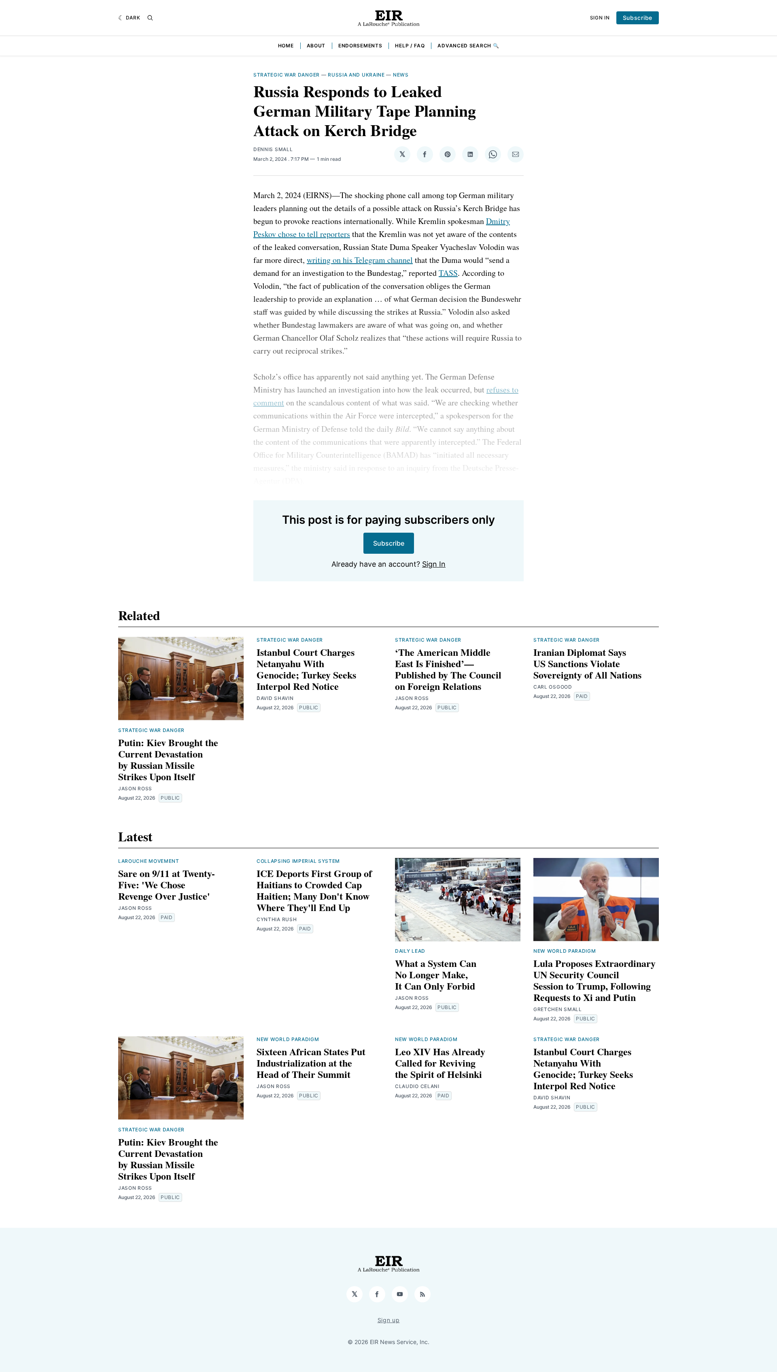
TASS (448, 272)
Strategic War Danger (286, 75)
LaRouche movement (148, 861)
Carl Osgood (552, 687)
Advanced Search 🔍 (468, 46)
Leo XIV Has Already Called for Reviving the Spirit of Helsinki (440, 1062)
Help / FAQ (410, 46)
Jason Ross (135, 788)
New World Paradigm (564, 951)
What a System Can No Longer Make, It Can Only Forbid (435, 974)
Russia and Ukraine (356, 75)
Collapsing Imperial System (298, 861)
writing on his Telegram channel (360, 259)
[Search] (150, 18)
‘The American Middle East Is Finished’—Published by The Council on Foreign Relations (448, 669)
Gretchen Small (557, 1009)
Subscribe (637, 17)
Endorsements (360, 46)
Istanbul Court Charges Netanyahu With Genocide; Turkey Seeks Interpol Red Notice (306, 669)
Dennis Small (273, 149)
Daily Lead (410, 951)
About (316, 46)
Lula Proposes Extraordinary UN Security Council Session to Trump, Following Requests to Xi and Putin (594, 980)
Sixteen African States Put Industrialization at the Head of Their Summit (311, 1062)
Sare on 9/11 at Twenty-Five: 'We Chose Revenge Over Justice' (166, 884)
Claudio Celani (417, 1086)
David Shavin (275, 698)
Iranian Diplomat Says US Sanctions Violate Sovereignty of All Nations (587, 663)
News (401, 75)
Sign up (389, 1320)
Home (286, 46)
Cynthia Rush (277, 919)
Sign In (600, 18)
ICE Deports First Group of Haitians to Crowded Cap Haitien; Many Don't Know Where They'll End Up (314, 890)
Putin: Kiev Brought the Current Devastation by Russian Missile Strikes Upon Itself (168, 759)
